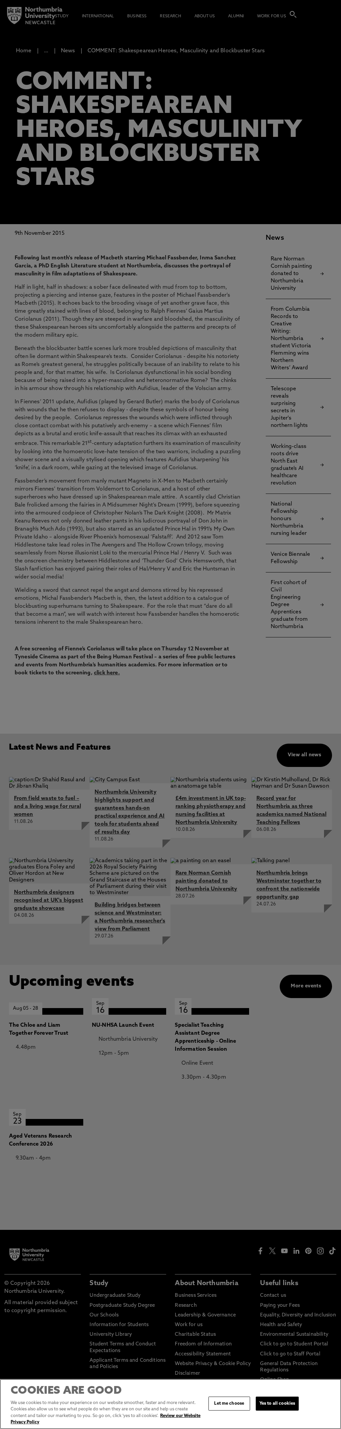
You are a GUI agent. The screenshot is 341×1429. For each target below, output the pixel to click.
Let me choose (229, 1403)
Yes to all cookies (277, 1403)
